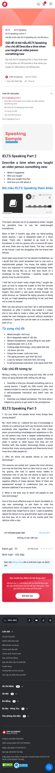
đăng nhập (18, 562)
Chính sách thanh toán (11, 654)
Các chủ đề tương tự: (12, 115)
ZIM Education (6, 217)
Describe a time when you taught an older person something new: (24, 102)
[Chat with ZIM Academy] (49, 767)
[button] (38, 4)
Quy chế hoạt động (10, 658)
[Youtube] (36, 620)
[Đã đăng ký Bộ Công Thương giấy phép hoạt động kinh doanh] (21, 766)
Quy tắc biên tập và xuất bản (14, 662)
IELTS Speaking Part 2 (11, 98)
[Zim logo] (4, 4)
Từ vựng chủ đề (10, 111)
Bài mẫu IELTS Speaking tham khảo (18, 107)
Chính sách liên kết (9, 649)
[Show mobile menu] (51, 4)
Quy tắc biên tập (14, 81)
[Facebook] (29, 620)
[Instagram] (50, 620)
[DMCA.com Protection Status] (7, 766)
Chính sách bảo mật (10, 641)
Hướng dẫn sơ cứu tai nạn (13, 671)
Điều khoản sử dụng (10, 645)
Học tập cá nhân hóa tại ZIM (13, 675)
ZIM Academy (16, 77)
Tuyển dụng (7, 666)
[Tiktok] (43, 620)
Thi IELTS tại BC (8, 637)
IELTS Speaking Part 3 (11, 119)
